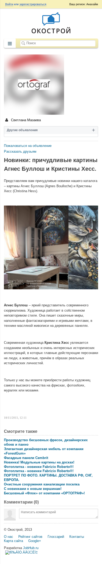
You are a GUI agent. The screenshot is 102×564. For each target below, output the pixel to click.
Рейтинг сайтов (30, 537)
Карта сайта (13, 541)
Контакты (76, 537)
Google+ (34, 541)
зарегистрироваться (32, 4)
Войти (9, 4)
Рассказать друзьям (20, 151)
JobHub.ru (30, 548)
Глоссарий (56, 537)
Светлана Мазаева (25, 120)
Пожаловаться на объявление (28, 146)
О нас (8, 537)
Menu (10, 43)
